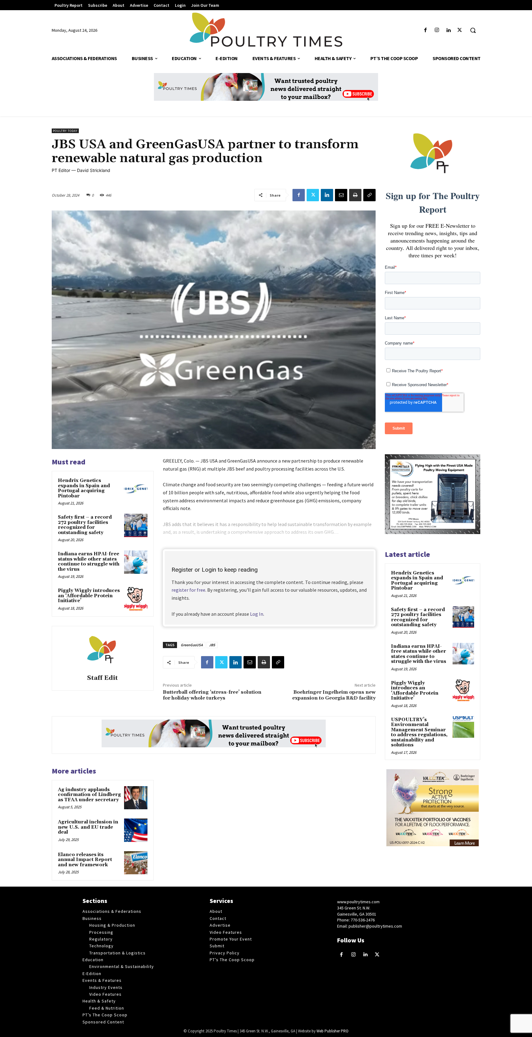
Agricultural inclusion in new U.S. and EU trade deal (88, 827)
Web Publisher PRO (332, 1031)
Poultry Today (65, 131)
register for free (188, 590)
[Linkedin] (448, 30)
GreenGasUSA (192, 645)
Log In (256, 614)
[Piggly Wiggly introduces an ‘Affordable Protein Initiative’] (135, 598)
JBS (212, 645)
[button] (472, 30)
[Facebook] (425, 30)
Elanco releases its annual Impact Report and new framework (85, 860)
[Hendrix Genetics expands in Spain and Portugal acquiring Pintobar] (135, 488)
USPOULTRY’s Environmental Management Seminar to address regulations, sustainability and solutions (419, 732)
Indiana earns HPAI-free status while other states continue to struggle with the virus (88, 561)
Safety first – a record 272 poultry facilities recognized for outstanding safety (85, 525)
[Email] (341, 195)
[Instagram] (437, 30)
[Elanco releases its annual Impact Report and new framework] (135, 863)
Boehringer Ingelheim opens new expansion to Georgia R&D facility (334, 695)
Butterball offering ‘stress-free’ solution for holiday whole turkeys (212, 695)
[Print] (355, 195)
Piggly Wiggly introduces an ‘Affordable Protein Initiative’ (89, 596)
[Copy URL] (369, 195)
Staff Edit (102, 678)
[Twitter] (460, 30)
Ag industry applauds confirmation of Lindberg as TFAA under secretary (89, 795)
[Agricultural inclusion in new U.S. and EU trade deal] (135, 830)
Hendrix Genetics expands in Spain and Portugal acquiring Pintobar (84, 488)
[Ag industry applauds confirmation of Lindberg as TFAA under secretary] (135, 798)
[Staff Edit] (102, 651)
